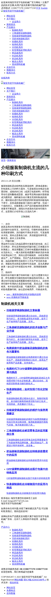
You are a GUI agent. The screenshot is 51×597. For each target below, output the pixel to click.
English (44, 8)
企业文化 (11, 139)
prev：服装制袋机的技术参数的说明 (24, 294)
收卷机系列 (17, 44)
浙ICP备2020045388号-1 (35, 580)
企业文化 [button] (11, 67)
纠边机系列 (17, 56)
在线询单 (5, 78)
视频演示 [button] (11, 70)
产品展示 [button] (11, 27)
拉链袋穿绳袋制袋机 (22, 36)
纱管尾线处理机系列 (22, 50)
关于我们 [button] (11, 19)
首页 (3, 160)
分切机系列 (17, 47)
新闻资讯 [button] (11, 24)
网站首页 (11, 88)
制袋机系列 (17, 30)
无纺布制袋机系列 (20, 39)
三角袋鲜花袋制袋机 (22, 33)
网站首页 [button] (11, 16)
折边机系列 (17, 58)
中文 (38, 8)
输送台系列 (17, 61)
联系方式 (11, 145)
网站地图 (18, 580)
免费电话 (11, 590)
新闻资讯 (11, 97)
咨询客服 (11, 593)
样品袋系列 (17, 53)
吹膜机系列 (17, 41)
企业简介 (16, 21)
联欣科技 (14, 582)
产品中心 (5, 527)
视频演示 (11, 142)
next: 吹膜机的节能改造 (18, 297)
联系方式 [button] (11, 73)
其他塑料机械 (18, 64)
